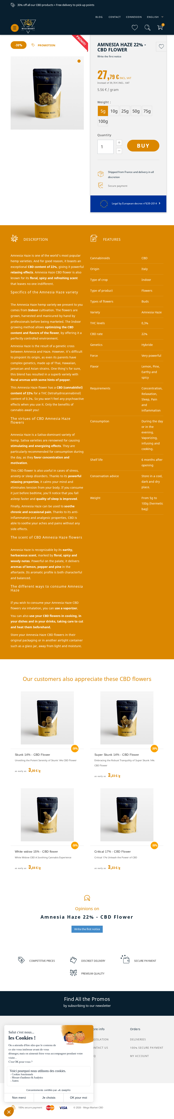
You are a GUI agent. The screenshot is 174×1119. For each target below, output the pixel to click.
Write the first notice (109, 56)
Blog (99, 16)
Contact (115, 16)
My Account (139, 1056)
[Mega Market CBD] (28, 26)
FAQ (93, 1056)
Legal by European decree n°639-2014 (135, 203)
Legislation (99, 1039)
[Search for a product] (147, 29)
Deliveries (138, 1039)
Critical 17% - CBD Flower (112, 851)
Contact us (99, 1048)
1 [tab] (79, 61)
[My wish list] (135, 29)
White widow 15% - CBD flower (36, 851)
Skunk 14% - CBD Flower (32, 754)
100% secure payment (146, 1048)
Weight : (104, 102)
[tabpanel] (47, 93)
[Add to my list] (161, 46)
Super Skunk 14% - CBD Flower (116, 754)
